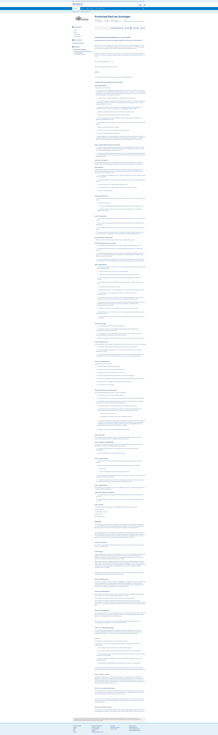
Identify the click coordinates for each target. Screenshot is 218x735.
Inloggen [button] (140, 5)
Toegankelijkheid (95, 728)
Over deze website (77, 725)
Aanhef (75, 30)
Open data (113, 725)
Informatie (127, 28)
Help (74, 730)
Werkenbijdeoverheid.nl (134, 730)
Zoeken (74, 732)
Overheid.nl (75, 9)
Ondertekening (77, 34)
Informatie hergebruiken (97, 725)
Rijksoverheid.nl (132, 727)
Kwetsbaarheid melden (97, 732)
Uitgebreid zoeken (90, 8)
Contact (74, 727)
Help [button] (143, 8)
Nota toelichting (77, 36)
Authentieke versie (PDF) (116, 28)
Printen (134, 28)
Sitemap (93, 730)
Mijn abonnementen (100, 8)
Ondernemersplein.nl (133, 728)
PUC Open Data (114, 728)
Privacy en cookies (96, 727)
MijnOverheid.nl (132, 725)
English (74, 728)
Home (82, 8)
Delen (141, 28)
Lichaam (74, 32)
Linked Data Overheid (115, 727)
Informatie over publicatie (78, 43)
